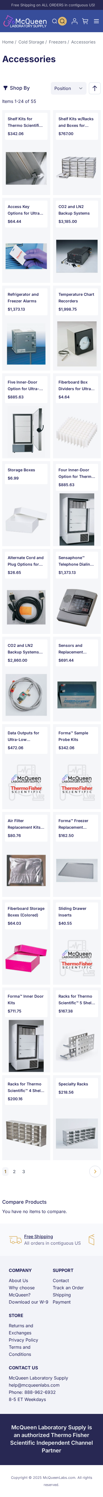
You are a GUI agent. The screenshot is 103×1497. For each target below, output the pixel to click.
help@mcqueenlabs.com (34, 1385)
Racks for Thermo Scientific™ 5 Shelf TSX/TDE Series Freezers (76, 1000)
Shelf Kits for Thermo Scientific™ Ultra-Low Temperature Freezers (26, 122)
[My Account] (74, 21)
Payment (62, 1302)
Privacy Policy (23, 1340)
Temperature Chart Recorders (76, 297)
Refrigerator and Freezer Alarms (23, 297)
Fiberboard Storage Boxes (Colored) (26, 911)
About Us (18, 1280)
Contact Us (23, 1367)
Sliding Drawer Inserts (73, 911)
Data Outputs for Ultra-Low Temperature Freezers (23, 736)
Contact (61, 1280)
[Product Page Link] (26, 168)
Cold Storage (31, 42)
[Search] (54, 21)
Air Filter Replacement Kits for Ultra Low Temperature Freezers (24, 824)
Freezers (57, 42)
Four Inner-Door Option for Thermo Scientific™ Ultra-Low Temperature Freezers (76, 473)
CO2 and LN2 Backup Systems (74, 209)
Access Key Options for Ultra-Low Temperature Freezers (24, 210)
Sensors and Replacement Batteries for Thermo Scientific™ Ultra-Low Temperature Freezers (76, 649)
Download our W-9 (28, 1302)
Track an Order (68, 1287)
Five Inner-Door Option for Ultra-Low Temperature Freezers (24, 386)
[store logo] (25, 21)
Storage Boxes (21, 469)
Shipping (62, 1295)
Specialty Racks (73, 1084)
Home (8, 42)
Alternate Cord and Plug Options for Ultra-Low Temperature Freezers (26, 561)
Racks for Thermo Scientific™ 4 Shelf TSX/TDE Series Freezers (25, 1088)
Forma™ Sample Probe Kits (73, 736)
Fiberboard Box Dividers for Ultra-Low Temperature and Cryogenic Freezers (76, 386)
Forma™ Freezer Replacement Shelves (73, 824)
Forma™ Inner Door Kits (26, 999)
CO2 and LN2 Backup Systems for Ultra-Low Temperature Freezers (23, 649)
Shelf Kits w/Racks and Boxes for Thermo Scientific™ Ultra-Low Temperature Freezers (76, 122)
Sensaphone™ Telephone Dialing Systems (76, 561)
